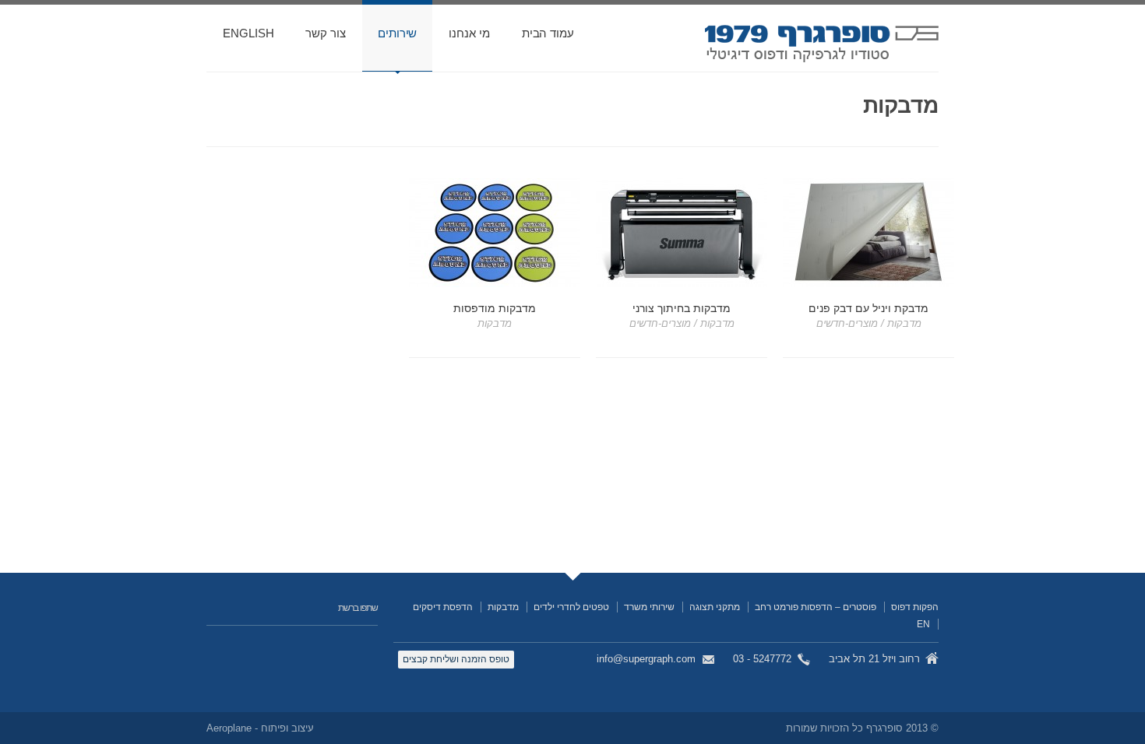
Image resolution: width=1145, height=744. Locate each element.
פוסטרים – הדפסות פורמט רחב (815, 607)
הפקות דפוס (915, 607)
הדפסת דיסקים (443, 607)
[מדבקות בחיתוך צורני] (681, 232)
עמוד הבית (548, 33)
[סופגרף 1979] (822, 48)
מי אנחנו (469, 33)
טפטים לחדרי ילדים (571, 607)
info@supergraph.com (646, 659)
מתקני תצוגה (714, 607)
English (248, 33)
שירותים (397, 33)
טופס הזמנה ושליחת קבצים (456, 659)
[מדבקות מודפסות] (494, 232)
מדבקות (503, 607)
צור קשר (325, 33)
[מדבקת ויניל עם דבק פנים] (868, 232)
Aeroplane (229, 728)
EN (923, 624)
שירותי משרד (649, 607)
